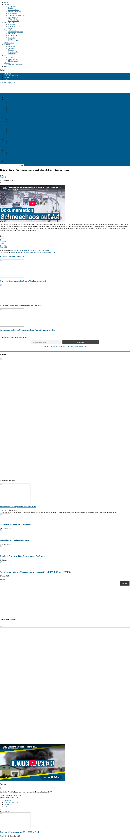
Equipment (11, 24)
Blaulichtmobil (13, 61)
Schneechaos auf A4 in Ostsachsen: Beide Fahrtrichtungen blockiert (28, 330)
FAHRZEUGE (9, 43)
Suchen (2, 579)
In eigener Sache (13, 21)
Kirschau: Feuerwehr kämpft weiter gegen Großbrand (22, 556)
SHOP (6, 66)
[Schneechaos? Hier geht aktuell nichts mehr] (15, 503)
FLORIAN (11, 39)
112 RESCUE (12, 35)
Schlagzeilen (12, 6)
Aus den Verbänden (14, 11)
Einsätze (11, 8)
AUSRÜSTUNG (9, 22)
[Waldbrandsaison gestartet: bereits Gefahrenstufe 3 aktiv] (12, 277)
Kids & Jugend (13, 17)
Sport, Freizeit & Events (16, 15)
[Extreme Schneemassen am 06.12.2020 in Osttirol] (15, 828)
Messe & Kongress (10, 30)
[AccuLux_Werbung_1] (65, 359)
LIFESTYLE (8, 55)
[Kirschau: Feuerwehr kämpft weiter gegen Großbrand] (5, 552)
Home (6, 2)
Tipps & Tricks (13, 52)
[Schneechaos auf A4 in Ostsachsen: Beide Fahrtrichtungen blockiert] (12, 326)
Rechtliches (12, 54)
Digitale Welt (12, 28)
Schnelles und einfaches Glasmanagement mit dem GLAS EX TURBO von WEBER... (35, 572)
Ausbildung (12, 48)
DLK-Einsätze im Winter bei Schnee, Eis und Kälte (21, 305)
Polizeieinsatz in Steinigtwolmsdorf (14, 540)
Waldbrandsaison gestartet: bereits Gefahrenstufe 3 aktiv (23, 281)
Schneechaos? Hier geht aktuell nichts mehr (18, 507)
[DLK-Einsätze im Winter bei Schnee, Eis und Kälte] (12, 301)
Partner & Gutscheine (15, 65)
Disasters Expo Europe (15, 32)
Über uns (7, 63)
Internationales (12, 13)
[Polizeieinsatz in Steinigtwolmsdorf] (5, 536)
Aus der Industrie (13, 10)
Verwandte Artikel (6, 256)
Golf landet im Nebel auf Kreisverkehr (16, 524)
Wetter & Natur (13, 19)
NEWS (6, 4)
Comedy (11, 57)
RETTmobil (12, 33)
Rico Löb (3, 177)
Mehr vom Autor (18, 256)
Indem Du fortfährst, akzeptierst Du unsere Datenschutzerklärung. (66, 346)
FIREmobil (11, 37)
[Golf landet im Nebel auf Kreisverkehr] (5, 520)
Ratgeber (11, 50)
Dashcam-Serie (13, 59)
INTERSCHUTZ (14, 41)
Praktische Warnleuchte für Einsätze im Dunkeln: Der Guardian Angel (32, 252)
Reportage (11, 46)
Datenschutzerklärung (11, 75)
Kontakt (6, 77)
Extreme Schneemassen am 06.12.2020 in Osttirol (20, 832)
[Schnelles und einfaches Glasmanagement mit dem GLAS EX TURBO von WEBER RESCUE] (5, 568)
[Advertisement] (37, 88)
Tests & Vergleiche (14, 26)
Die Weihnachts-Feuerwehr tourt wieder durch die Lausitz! (30, 250)
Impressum (7, 74)
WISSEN (7, 44)
